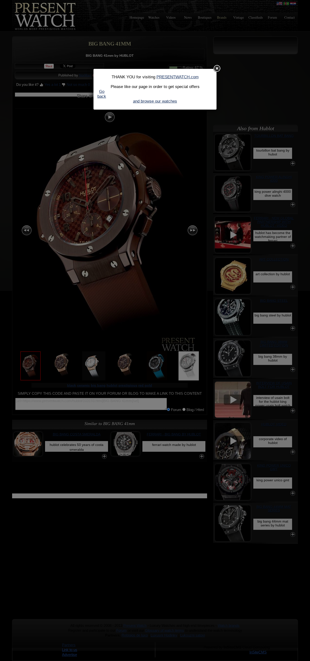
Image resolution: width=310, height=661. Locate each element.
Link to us (69, 650)
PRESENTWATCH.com (177, 77)
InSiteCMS (258, 652)
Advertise (69, 655)
